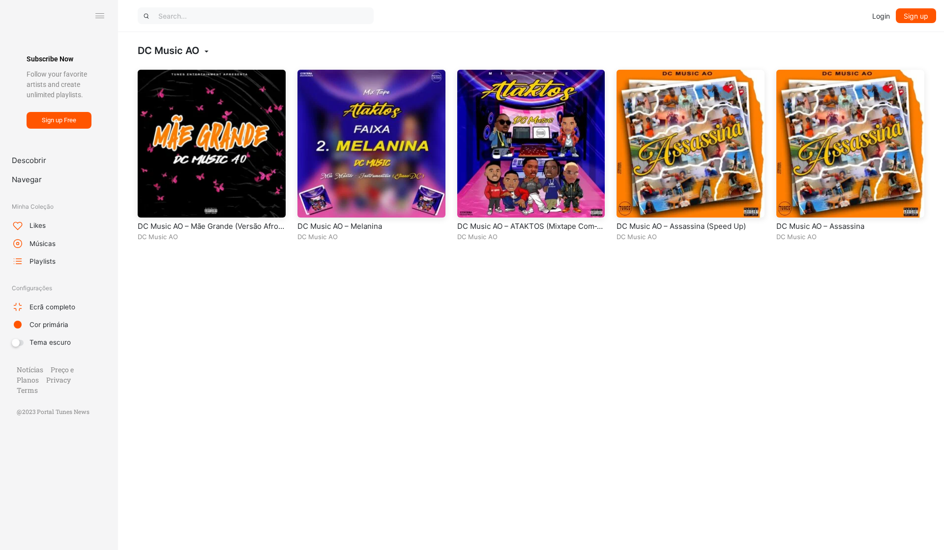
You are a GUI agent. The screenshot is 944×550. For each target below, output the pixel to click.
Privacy (58, 380)
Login (881, 16)
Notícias (30, 369)
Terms (27, 390)
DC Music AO (158, 237)
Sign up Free (59, 120)
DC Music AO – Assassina (820, 226)
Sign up (916, 16)
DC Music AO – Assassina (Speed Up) (681, 226)
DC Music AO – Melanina (339, 226)
